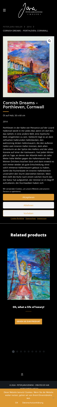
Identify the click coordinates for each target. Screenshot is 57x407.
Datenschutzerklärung (32, 402)
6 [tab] (32, 351)
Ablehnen (28, 205)
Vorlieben (28, 213)
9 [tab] (44, 351)
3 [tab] (21, 351)
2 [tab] (17, 351)
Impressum (41, 218)
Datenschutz (31, 218)
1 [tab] (13, 351)
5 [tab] (28, 351)
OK (16, 402)
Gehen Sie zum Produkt (28, 321)
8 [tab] (40, 351)
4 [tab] (25, 351)
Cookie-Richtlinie (17, 218)
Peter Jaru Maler (12, 26)
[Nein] (53, 397)
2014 (29, 26)
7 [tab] (36, 351)
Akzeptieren (28, 197)
